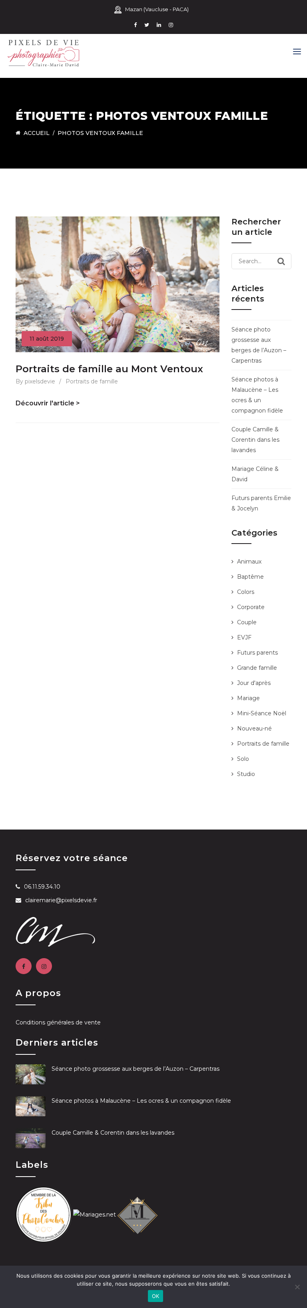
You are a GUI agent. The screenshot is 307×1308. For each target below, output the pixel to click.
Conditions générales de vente (58, 1022)
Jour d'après (254, 683)
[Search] (281, 261)
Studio (246, 774)
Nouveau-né (254, 728)
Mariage (248, 698)
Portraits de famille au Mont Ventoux (109, 369)
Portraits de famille (92, 381)
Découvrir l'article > (48, 403)
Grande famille (257, 667)
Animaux (249, 561)
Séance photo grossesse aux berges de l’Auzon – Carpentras (135, 1068)
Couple (247, 622)
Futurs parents (257, 652)
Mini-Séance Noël (261, 713)
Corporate (251, 607)
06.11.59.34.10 (42, 886)
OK (155, 1296)
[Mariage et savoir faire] (137, 1213)
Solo (243, 758)
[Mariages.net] (94, 1213)
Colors (245, 591)
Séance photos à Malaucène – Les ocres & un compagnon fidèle (141, 1100)
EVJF (244, 637)
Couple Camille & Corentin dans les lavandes (255, 440)
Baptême (250, 576)
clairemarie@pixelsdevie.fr (61, 900)
